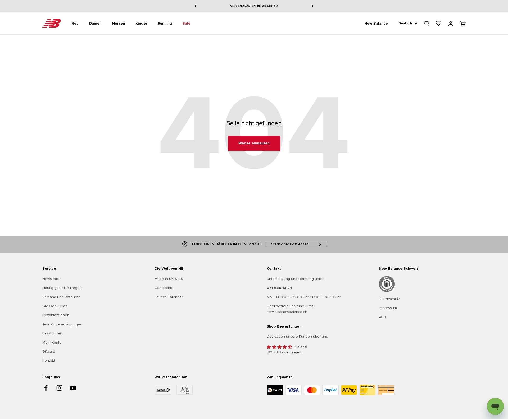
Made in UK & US (169, 279)
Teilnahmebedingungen (62, 324)
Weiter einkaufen (254, 143)
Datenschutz (389, 299)
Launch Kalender (169, 297)
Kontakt (48, 360)
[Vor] (313, 6)
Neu (75, 23)
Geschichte (164, 288)
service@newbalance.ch (287, 312)
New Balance (376, 23)
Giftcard (48, 351)
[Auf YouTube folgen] (72, 388)
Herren (118, 23)
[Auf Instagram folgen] (59, 388)
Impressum (388, 308)
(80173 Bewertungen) (285, 352)
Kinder (141, 23)
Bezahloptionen (55, 315)
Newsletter (51, 279)
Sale (186, 23)
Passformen (52, 333)
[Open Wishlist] (438, 23)
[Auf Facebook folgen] (45, 388)
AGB (382, 317)
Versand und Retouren (61, 297)
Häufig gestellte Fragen (62, 288)
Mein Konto (52, 342)
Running (165, 23)
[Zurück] (195, 6)
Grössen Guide (55, 306)
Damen (95, 23)
